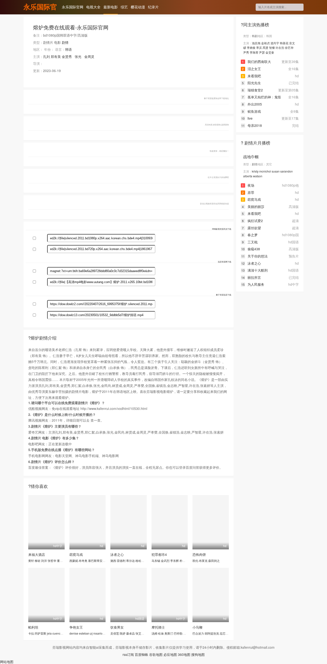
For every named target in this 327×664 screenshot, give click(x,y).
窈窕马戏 (76, 554)
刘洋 (44, 560)
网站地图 (6, 661)
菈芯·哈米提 (227, 633)
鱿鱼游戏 (251, 111)
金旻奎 (269, 52)
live (247, 118)
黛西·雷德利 (117, 560)
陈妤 (122, 633)
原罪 (248, 192)
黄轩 (31, 560)
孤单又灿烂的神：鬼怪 (261, 97)
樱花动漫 (138, 6)
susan (276, 171)
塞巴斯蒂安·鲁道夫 (100, 560)
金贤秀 (67, 56)
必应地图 (170, 654)
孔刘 (46, 56)
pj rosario (96, 633)
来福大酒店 (36, 554)
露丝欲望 (251, 227)
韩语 (68, 49)
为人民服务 (252, 284)
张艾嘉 (139, 633)
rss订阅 (128, 654)
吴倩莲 (114, 633)
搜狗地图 (198, 654)
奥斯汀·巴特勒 (173, 633)
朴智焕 (184, 560)
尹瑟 (262, 52)
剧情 (65, 42)
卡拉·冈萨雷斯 (37, 633)
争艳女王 (76, 627)
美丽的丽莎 (253, 206)
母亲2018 (251, 125)
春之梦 (250, 234)
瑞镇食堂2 (252, 90)
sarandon (286, 171)
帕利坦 (33, 627)
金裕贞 (265, 43)
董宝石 (61, 560)
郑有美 (56, 56)
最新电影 (110, 6)
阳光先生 (251, 82)
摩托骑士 (158, 627)
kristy (255, 171)
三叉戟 (250, 242)
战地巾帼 (251, 156)
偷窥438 (250, 248)
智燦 (272, 47)
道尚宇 (275, 43)
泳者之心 (117, 554)
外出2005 (252, 104)
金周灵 (89, 56)
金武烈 (165, 560)
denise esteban (79, 633)
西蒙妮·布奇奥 (78, 560)
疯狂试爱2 (252, 220)
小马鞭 (197, 627)
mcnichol (265, 171)
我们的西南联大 (256, 61)
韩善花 (284, 43)
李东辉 (174, 560)
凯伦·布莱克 (200, 560)
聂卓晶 (130, 633)
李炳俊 (251, 47)
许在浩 (280, 47)
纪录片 (153, 6)
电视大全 (93, 6)
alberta (247, 176)
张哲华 (52, 560)
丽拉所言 (251, 277)
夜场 (248, 185)
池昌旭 (256, 43)
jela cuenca (54, 633)
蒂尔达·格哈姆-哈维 (138, 560)
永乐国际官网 (40, 7)
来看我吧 (251, 75)
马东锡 (156, 560)
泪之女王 (251, 68)
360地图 (184, 654)
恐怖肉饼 (199, 554)
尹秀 (246, 52)
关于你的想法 (254, 256)
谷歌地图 (156, 654)
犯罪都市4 (159, 554)
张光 (78, 56)
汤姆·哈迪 (158, 633)
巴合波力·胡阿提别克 (205, 633)
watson (257, 176)
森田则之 (214, 560)
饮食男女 (117, 627)
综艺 (124, 6)
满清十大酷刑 (254, 270)
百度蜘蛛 (141, 654)
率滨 (259, 47)
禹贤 (265, 47)
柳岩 (37, 560)
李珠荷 (254, 52)
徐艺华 (289, 47)
